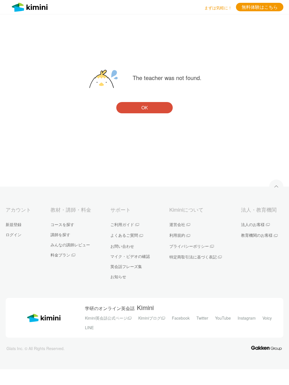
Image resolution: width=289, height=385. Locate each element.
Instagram (247, 318)
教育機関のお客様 (257, 235)
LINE (89, 327)
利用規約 (177, 235)
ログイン (13, 234)
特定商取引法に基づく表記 (193, 257)
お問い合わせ (122, 246)
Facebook (181, 318)
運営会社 (177, 224)
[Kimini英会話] (31, 6)
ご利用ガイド (122, 224)
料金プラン (60, 255)
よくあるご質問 (124, 235)
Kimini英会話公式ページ (106, 318)
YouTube (223, 318)
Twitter (202, 318)
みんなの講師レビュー (70, 244)
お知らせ (118, 276)
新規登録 (13, 224)
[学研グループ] (266, 347)
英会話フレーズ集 (126, 266)
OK (144, 107)
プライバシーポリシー (189, 246)
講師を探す (60, 234)
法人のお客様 (253, 224)
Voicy (267, 318)
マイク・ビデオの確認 (130, 256)
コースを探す (62, 224)
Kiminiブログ (149, 318)
